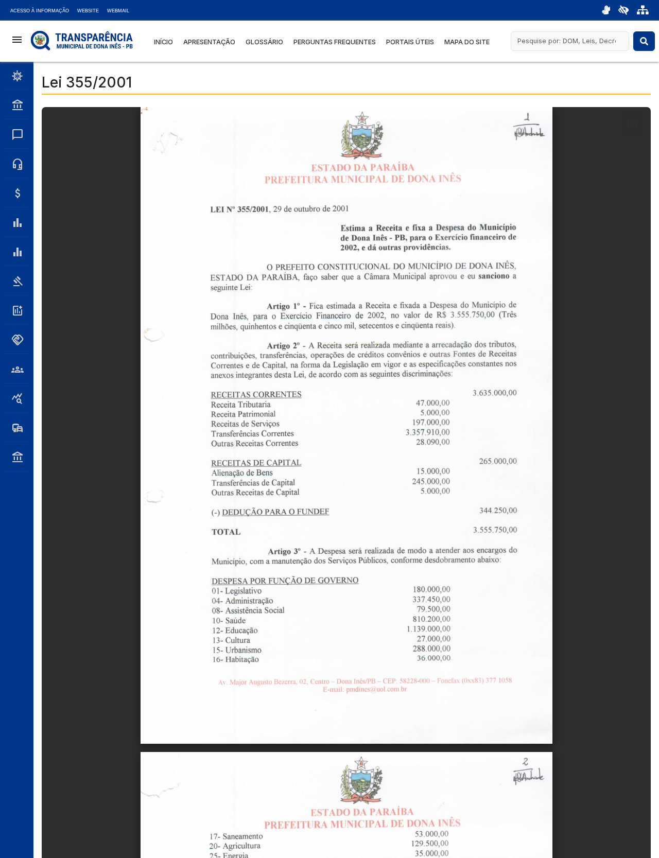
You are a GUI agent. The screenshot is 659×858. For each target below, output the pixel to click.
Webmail (118, 10)
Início (163, 42)
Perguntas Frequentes (334, 42)
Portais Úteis (410, 42)
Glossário (264, 42)
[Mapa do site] (643, 10)
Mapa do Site (467, 42)
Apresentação (209, 42)
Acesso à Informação (39, 10)
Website (88, 10)
